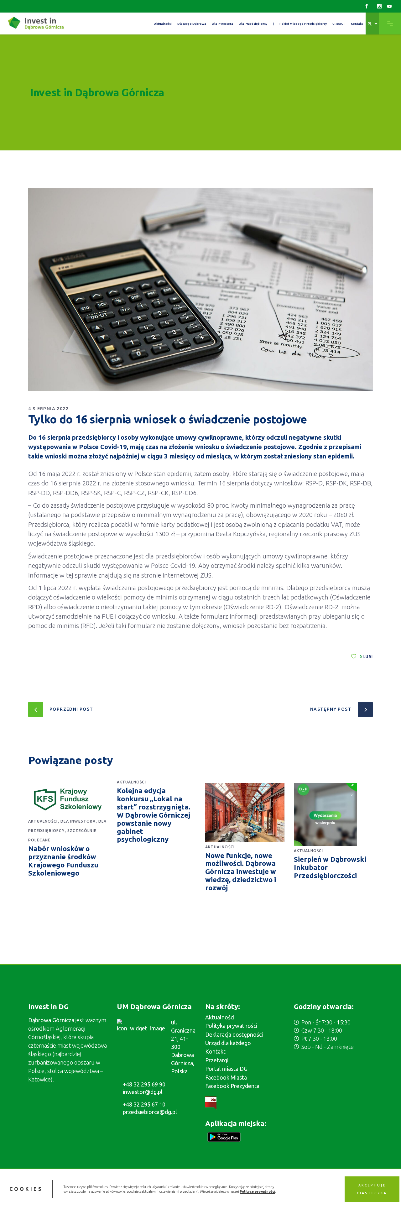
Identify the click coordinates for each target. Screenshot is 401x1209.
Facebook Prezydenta (232, 1086)
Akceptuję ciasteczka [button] (372, 1189)
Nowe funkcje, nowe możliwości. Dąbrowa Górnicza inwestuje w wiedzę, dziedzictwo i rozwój (240, 871)
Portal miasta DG (226, 1068)
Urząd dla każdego (228, 1043)
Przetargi (216, 1060)
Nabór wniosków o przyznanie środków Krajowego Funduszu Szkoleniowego (63, 861)
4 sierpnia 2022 (48, 408)
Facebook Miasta (226, 1077)
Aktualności (43, 821)
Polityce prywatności (257, 1191)
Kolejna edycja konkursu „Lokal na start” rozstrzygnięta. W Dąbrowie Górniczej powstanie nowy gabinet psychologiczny (153, 815)
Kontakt (215, 1051)
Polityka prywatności (231, 1026)
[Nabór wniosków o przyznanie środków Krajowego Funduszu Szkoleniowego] (67, 800)
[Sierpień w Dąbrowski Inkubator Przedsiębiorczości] (333, 814)
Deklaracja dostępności (234, 1034)
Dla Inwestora (78, 821)
